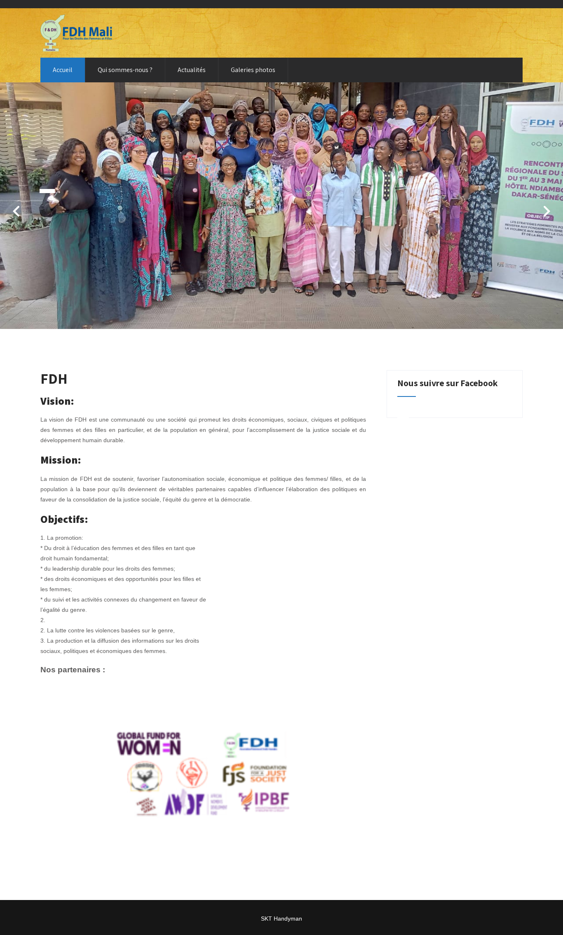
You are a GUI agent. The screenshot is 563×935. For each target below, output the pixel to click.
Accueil (63, 69)
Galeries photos (253, 69)
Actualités (192, 69)
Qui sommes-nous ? (125, 69)
